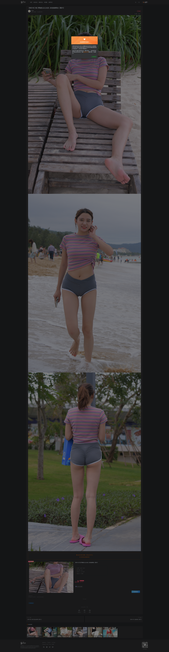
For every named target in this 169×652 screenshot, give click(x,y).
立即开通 (94, 56)
